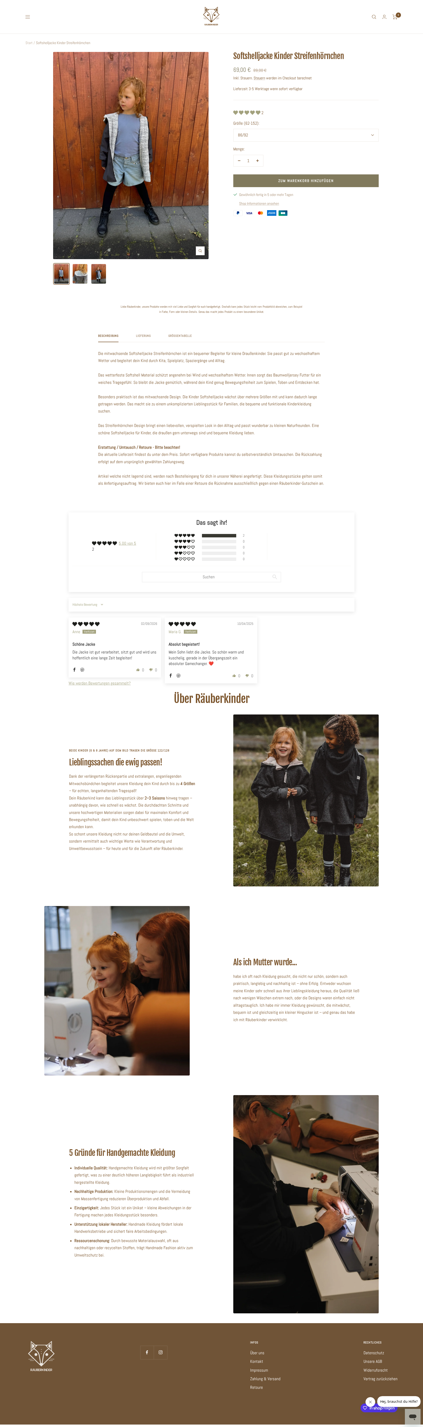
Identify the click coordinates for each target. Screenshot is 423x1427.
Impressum (259, 1370)
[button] (247, 112)
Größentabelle (180, 336)
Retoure (256, 1387)
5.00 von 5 (127, 543)
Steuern (259, 78)
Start (29, 42)
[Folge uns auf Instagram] (160, 1352)
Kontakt (256, 1361)
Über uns (257, 1352)
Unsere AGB (373, 1361)
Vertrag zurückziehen (381, 1378)
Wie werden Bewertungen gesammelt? (100, 683)
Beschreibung (108, 336)
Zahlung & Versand (265, 1378)
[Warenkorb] (395, 16)
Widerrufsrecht (376, 1370)
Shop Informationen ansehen (259, 203)
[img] (86, 624)
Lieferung (143, 336)
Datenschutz (374, 1352)
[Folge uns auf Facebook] (147, 1352)
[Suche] (374, 17)
